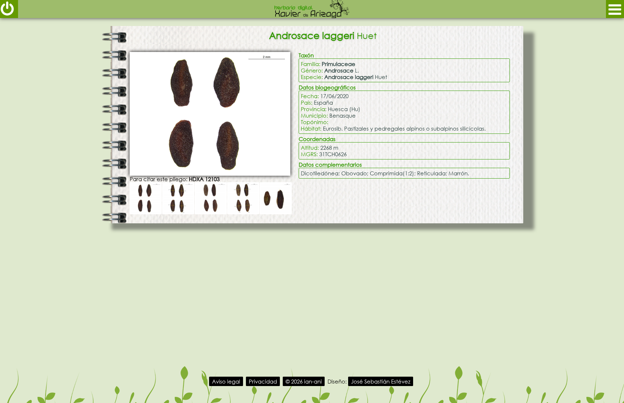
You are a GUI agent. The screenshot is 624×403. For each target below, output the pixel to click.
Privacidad (263, 381)
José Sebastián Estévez (380, 381)
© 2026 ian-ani (304, 381)
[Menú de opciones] (615, 9)
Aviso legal (226, 381)
